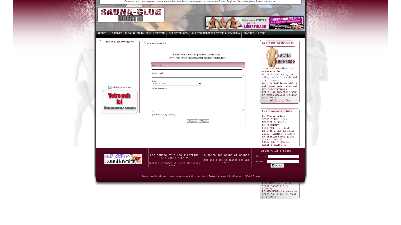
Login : (261, 156)
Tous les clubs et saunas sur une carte (225, 161)
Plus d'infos (280, 100)
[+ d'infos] (272, 80)
